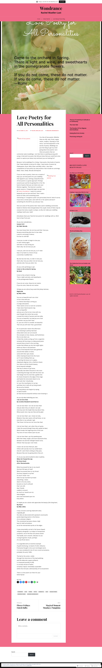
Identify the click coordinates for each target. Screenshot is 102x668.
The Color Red (74, 125)
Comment (55, 636)
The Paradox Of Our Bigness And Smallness (78, 129)
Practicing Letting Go (76, 136)
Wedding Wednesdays (53, 130)
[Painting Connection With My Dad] (80, 207)
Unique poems (53, 591)
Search (71, 153)
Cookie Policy (29, 665)
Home (38, 19)
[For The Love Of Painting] (80, 188)
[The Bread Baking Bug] (80, 260)
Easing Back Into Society (77, 133)
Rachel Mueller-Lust (37, 130)
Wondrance (51, 8)
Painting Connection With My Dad (79, 192)
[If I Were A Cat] (80, 227)
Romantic (41, 591)
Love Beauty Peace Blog (59, 19)
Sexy (47, 591)
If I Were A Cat (73, 210)
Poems (30, 591)
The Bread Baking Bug (76, 231)
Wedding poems (21, 594)
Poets (35, 591)
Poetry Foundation (23, 191)
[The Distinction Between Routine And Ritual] (80, 284)
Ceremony (20, 591)
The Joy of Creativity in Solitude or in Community (80, 120)
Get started (62, 1)
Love (26, 591)
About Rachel (46, 19)
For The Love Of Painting (77, 173)
